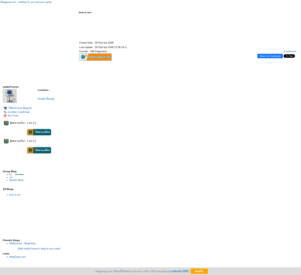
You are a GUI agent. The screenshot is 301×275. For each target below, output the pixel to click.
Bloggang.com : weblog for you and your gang (26, 2)
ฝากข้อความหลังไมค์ (19, 112)
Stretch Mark (16, 180)
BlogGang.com (17, 256)
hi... (11, 174)
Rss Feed (13, 115)
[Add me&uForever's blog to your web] (39, 248)
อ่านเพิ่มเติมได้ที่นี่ (178, 271)
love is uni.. (15, 194)
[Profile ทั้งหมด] (46, 98)
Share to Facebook (270, 56)
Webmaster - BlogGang (22, 243)
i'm (11, 177)
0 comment (290, 51)
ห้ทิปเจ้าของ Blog (18, 108)
